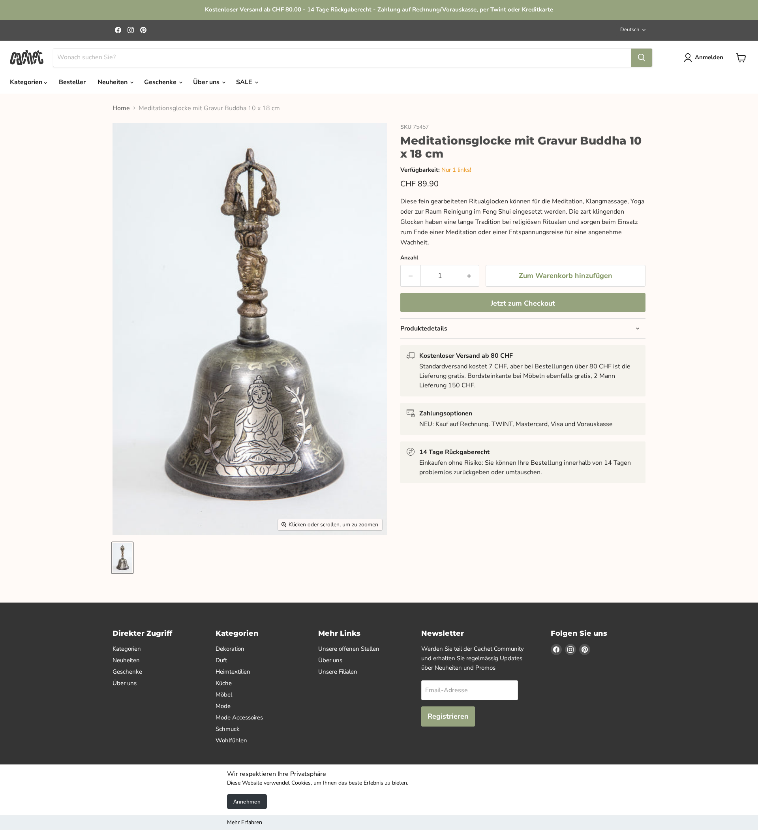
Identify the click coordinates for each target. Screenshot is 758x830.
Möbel (224, 695)
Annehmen (247, 801)
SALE (245, 82)
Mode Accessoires (239, 717)
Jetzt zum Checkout (523, 303)
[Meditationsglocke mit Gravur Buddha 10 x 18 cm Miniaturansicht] (122, 557)
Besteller (72, 82)
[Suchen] (641, 58)
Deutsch (629, 29)
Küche (224, 683)
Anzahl (409, 258)
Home (121, 108)
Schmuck (228, 729)
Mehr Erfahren (244, 822)
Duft (221, 660)
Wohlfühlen (231, 740)
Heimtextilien (233, 672)
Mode (223, 706)
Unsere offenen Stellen (348, 649)
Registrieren (448, 716)
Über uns (207, 82)
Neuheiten (113, 82)
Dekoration (230, 649)
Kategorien (27, 82)
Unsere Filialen (337, 672)
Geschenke (161, 82)
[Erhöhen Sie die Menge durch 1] (469, 276)
